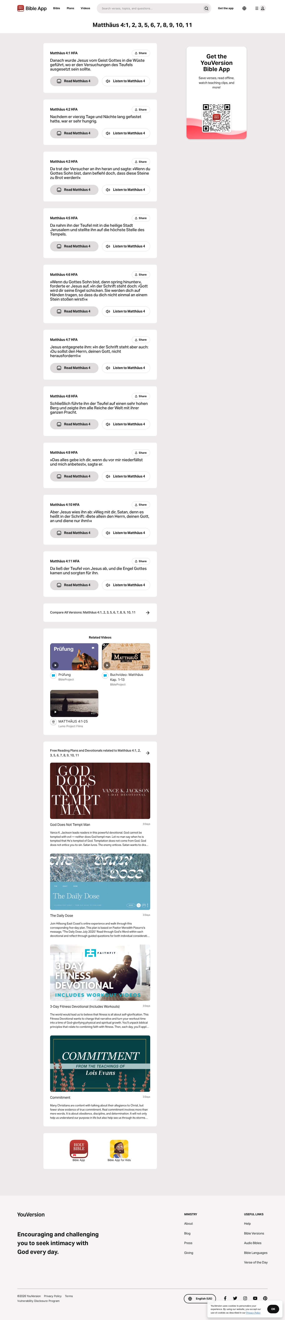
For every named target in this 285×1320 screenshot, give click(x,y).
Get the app (225, 8)
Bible (56, 8)
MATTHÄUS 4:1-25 (77, 721)
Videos (85, 8)
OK (273, 1309)
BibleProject (66, 679)
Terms (69, 1296)
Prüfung (68, 674)
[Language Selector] (244, 8)
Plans (70, 8)
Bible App (79, 1160)
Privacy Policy (53, 1296)
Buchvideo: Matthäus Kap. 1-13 (126, 677)
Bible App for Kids (119, 1160)
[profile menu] (260, 8)
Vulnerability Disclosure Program (38, 1300)
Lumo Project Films (70, 726)
